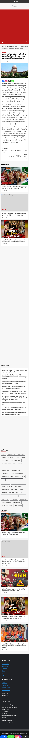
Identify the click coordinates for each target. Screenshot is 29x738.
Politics (7, 640)
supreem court (16, 502)
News (4, 556)
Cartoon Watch (6, 690)
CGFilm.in (4, 683)
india (21, 479)
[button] (2, 42)
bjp (18, 457)
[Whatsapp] (12, 81)
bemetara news (11, 454)
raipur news (22, 495)
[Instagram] (6, 81)
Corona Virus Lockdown (17, 473)
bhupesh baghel (20, 454)
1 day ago (5, 190)
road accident (23, 499)
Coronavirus (5, 473)
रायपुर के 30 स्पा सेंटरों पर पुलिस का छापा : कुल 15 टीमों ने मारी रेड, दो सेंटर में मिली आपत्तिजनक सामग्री (14, 387)
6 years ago (5, 61)
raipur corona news (12, 495)
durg (3, 479)
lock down (10, 486)
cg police (23, 457)
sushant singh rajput (7, 505)
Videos (3, 671)
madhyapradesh (19, 486)
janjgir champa (5, 483)
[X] (9, 81)
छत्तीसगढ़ (4, 52)
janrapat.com (21, 483)
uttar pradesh (18, 505)
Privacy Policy (5, 664)
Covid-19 (17, 476)
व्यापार (3, 673)
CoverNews (23, 733)
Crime (4, 236)
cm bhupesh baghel (6, 463)
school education (6, 502)
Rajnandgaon (14, 499)
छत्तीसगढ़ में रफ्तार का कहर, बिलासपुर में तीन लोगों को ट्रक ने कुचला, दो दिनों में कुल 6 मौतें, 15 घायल (14, 382)
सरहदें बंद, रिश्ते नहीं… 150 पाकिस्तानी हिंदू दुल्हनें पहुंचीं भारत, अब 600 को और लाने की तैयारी (14, 371)
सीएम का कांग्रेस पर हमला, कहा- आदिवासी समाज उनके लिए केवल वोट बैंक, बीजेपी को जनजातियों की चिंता (14, 413)
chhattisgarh (5, 460)
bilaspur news (11, 457)
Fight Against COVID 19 (12, 479)
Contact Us (5, 666)
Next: (14, 156)
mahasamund (14, 489)
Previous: (14, 150)
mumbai (21, 489)
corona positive (6, 470)
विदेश (3, 675)
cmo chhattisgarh (17, 463)
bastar (3, 454)
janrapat (14, 483)
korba (3, 486)
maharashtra (5, 489)
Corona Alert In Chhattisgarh (16, 467)
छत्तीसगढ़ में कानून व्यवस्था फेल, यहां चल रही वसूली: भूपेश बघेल (13, 403)
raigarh (22, 492)
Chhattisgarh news (15, 460)
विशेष (9, 183)
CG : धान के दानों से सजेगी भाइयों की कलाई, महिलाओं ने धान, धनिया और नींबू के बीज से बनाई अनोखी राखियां (14, 408)
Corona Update (16, 470)
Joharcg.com (5, 685)
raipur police (5, 499)
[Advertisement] (14, 24)
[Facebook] (3, 81)
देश (7, 183)
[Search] (26, 41)
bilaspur (4, 457)
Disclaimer (4, 668)
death (23, 476)
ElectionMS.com (6, 687)
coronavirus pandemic (7, 476)
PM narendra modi (13, 492)
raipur (3, 495)
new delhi (4, 492)
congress (4, 467)
